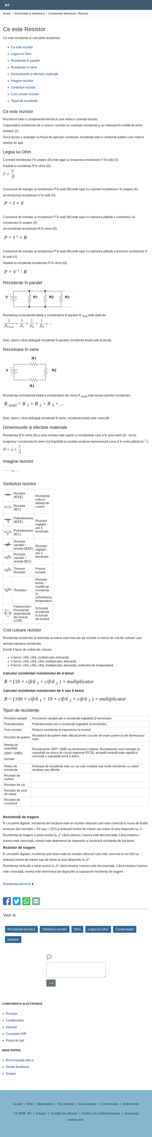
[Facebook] (7, 904)
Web (29, 1104)
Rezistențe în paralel (25, 60)
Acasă (6, 13)
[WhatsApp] (26, 904)
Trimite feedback (17, 1067)
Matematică (45, 1104)
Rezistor (11, 1013)
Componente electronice (62, 13)
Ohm (77, 929)
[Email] (36, 904)
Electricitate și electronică (30, 13)
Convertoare (109, 1104)
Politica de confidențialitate (101, 1113)
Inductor (13, 939)
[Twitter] (17, 904)
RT (7, 5)
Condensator (125, 929)
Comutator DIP (16, 1033)
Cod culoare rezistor (25, 94)
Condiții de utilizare (64, 1113)
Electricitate (66, 1104)
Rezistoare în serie (24, 67)
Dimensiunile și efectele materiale (34, 74)
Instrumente (131, 1104)
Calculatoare (88, 1104)
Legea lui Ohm (21, 54)
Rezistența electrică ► (19, 884)
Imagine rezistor (22, 80)
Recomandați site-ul (20, 1060)
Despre (11, 1073)
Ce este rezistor (22, 47)
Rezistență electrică (21, 929)
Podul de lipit (15, 1040)
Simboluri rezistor (23, 87)
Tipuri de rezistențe (24, 101)
